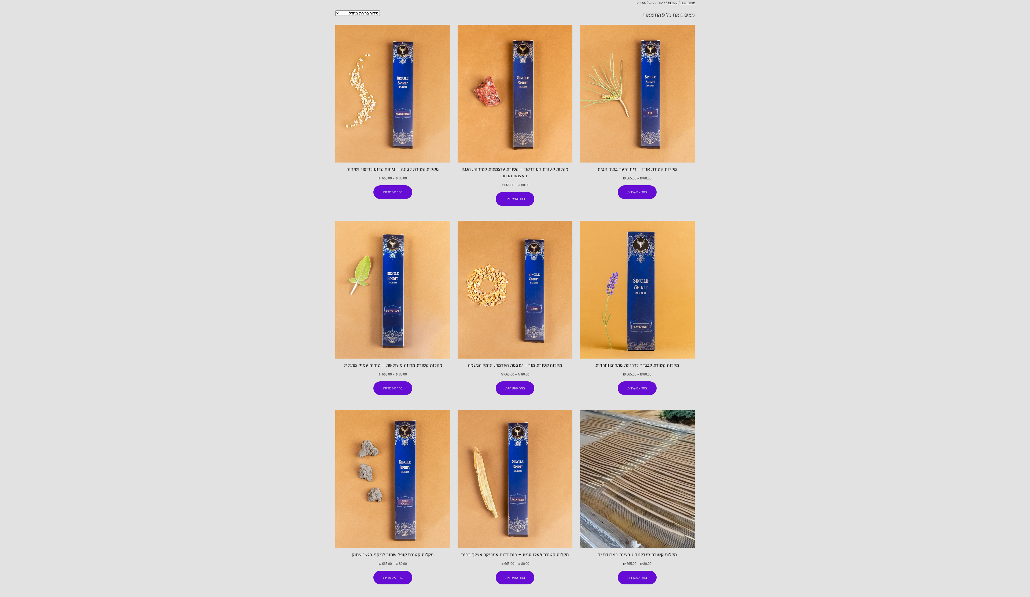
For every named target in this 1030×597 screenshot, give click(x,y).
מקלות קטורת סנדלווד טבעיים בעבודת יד (637, 554)
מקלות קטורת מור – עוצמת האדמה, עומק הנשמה (515, 365)
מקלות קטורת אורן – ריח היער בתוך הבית (637, 169)
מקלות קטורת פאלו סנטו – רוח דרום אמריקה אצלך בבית (515, 554)
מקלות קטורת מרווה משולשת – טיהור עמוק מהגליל (392, 365)
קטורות (673, 2)
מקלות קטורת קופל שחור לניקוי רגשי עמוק (393, 554)
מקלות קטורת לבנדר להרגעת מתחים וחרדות (637, 365)
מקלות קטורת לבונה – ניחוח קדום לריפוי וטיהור (393, 169)
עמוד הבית (687, 2)
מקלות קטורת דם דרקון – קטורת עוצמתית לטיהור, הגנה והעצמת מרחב (515, 172)
